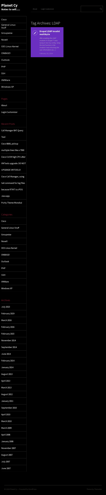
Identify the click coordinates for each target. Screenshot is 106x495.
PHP (3, 268)
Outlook (5, 261)
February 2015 (7, 333)
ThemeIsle (98, 489)
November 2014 (8, 340)
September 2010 (9, 407)
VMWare (5, 281)
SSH (3, 275)
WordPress (32, 489)
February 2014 (7, 360)
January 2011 (7, 401)
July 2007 (5, 461)
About (4, 105)
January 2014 (7, 367)
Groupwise (6, 234)
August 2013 (7, 374)
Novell (4, 241)
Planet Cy (9, 5)
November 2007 (8, 448)
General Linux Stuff (10, 227)
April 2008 (5, 434)
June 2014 (6, 353)
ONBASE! (5, 254)
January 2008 (7, 441)
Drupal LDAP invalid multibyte (50, 33)
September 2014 (9, 347)
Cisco (3, 221)
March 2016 (6, 320)
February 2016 (7, 327)
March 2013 (6, 387)
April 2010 (5, 414)
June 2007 (6, 468)
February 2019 (7, 313)
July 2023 (5, 306)
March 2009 (6, 428)
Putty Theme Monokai (11, 202)
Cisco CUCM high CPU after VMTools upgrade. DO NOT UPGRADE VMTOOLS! (13, 163)
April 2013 (5, 380)
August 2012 (7, 394)
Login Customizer (9, 112)
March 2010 (6, 421)
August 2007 (7, 454)
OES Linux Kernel (9, 248)
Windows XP (6, 288)
